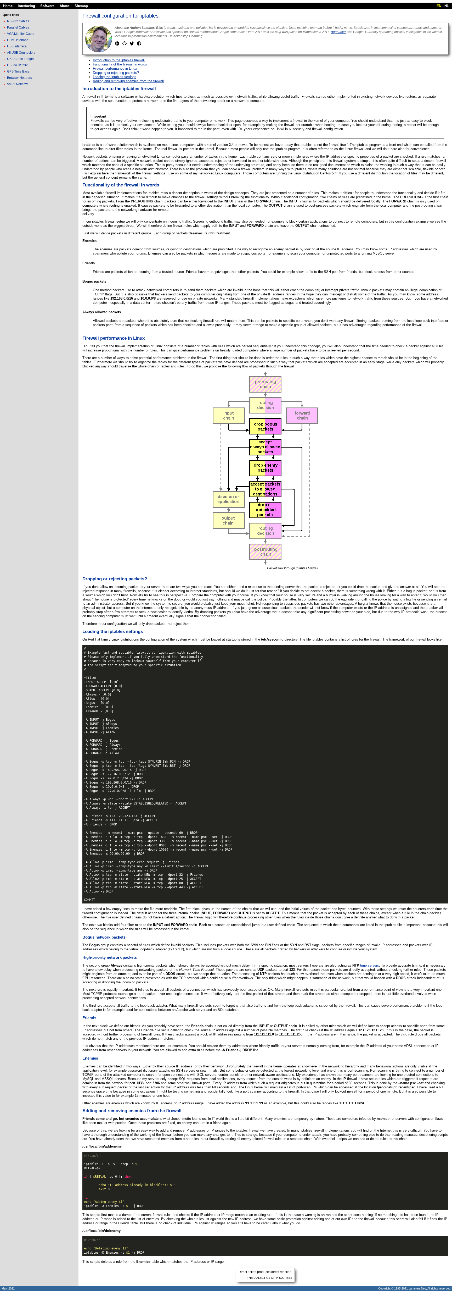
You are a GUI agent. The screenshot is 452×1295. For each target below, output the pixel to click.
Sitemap (81, 6)
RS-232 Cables (18, 21)
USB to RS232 (17, 65)
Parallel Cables (18, 27)
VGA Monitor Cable (20, 34)
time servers (369, 965)
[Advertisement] (39, 170)
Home (8, 6)
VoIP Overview (17, 84)
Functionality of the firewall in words (120, 64)
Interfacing (26, 6)
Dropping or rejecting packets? (116, 73)
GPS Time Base (18, 71)
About (64, 6)
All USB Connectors (21, 52)
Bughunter (338, 32)
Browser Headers (19, 78)
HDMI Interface (17, 40)
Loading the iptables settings (114, 77)
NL (446, 6)
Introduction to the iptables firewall (119, 60)
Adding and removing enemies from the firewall (128, 81)
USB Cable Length (20, 59)
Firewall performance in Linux (115, 68)
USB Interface (17, 46)
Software (47, 6)
